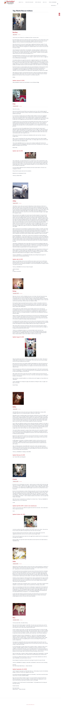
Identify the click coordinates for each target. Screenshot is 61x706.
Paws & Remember (52, 2)
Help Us (44, 2)
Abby (14, 201)
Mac (14, 617)
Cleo (14, 104)
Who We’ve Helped (29, 2)
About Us (21, 2)
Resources (53, 5)
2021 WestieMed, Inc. (30, 704)
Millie (14, 407)
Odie (14, 561)
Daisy (14, 291)
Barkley (15, 32)
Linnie (15, 479)
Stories (19, 34)
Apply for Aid (38, 2)
